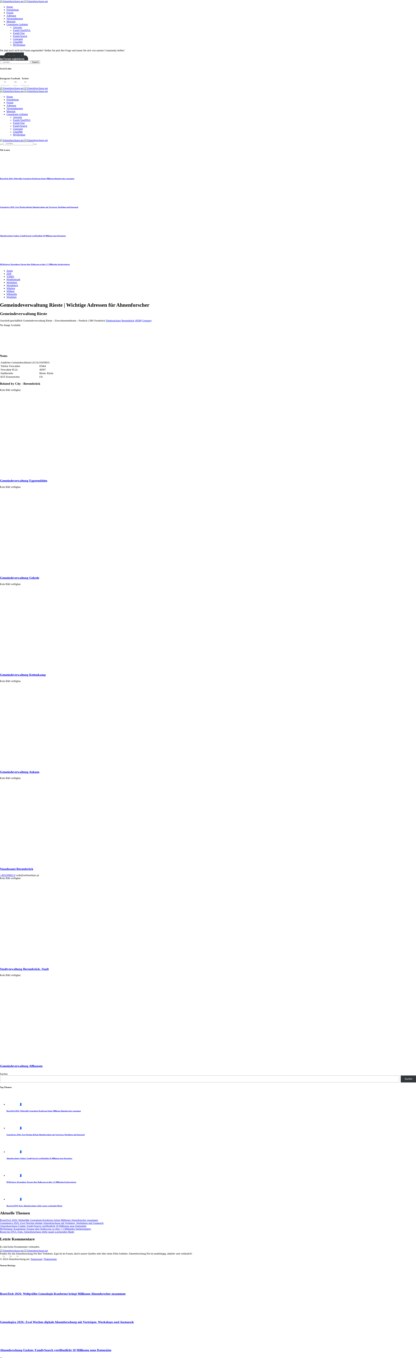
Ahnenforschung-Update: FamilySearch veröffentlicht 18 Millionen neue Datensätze (33, 236)
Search (35, 62)
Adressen (11, 15)
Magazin (10, 21)
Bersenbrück (127, 320)
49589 (138, 320)
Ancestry (17, 27)
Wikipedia (11, 294)
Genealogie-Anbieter (17, 24)
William (10, 291)
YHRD (10, 276)
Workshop (11, 282)
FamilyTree (19, 33)
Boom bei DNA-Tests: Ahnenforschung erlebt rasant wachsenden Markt (34, 1206)
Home (9, 7)
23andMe (18, 42)
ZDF (9, 273)
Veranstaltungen (14, 18)
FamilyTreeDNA (22, 30)
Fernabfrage (12, 9)
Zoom (9, 270)
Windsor (10, 288)
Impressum (36, 1259)
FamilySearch (20, 36)
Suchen (4, 1074)
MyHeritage (19, 45)
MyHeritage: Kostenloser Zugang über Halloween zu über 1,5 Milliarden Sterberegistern (35, 264)
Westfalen (11, 297)
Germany (147, 320)
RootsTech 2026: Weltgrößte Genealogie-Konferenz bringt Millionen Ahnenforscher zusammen (37, 179)
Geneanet (18, 39)
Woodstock (12, 285)
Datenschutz (50, 1259)
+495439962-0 (7, 875)
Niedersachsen (113, 320)
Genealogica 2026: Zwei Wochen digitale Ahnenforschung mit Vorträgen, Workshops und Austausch (39, 207)
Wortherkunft (13, 279)
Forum (9, 12)
